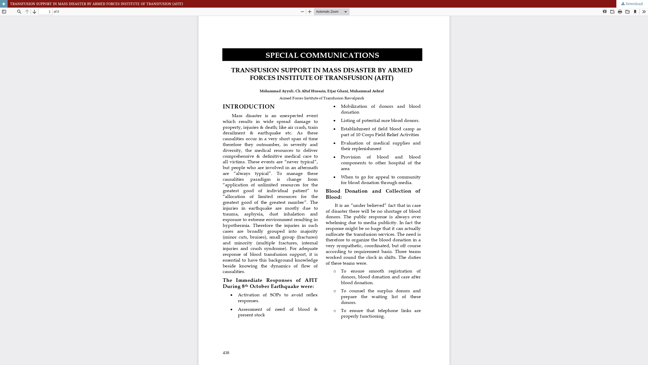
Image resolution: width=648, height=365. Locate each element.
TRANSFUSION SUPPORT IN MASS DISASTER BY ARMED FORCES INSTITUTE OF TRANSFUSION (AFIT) (96, 3)
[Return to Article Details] (4, 4)
